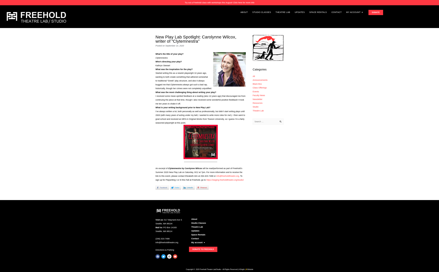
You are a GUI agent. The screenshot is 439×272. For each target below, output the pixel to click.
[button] (375, 12)
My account (353, 12)
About (244, 12)
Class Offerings (260, 88)
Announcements (260, 80)
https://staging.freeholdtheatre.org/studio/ (225, 180)
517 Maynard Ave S (173, 220)
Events (256, 91)
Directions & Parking (164, 250)
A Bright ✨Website (246, 269)
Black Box (257, 84)
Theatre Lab (283, 12)
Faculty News (259, 95)
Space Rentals (318, 12)
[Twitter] (163, 256)
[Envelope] (175, 256)
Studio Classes (261, 12)
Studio (255, 107)
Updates (300, 12)
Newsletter (257, 99)
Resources (257, 103)
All (254, 76)
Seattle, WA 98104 (163, 223)
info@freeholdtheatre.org (227, 176)
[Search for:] (268, 121)
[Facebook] (157, 256)
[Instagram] (169, 256)
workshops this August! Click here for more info (219, 2)
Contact (336, 12)
